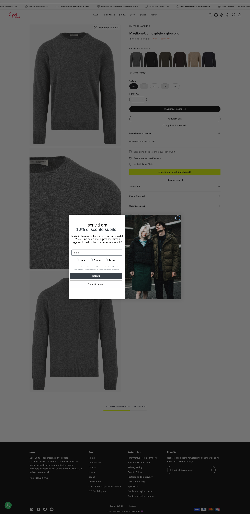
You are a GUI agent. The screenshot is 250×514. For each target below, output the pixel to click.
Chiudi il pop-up (96, 284)
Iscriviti (96, 276)
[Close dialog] (178, 218)
